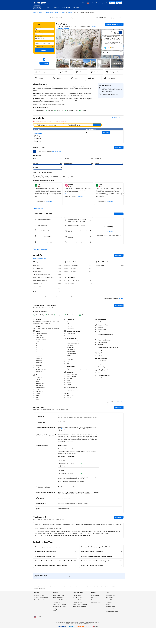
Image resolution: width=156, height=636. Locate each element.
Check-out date (38, 36)
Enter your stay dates (67, 428)
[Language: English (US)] (88, 3)
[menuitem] (37, 7)
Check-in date (38, 31)
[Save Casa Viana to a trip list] (102, 24)
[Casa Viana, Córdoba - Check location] (57, 27)
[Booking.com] (40, 3)
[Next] (121, 43)
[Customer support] (93, 3)
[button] (44, 43)
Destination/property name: (42, 27)
